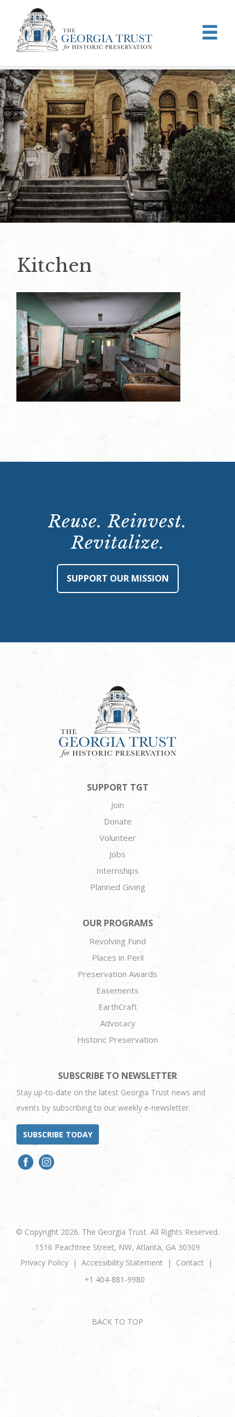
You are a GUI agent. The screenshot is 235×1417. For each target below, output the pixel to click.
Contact (190, 1262)
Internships (117, 870)
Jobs (117, 854)
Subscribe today (57, 1134)
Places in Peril (118, 957)
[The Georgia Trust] (84, 30)
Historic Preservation (117, 1039)
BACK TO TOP (117, 1321)
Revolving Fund (117, 941)
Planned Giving (117, 886)
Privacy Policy (44, 1262)
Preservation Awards (117, 973)
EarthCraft (117, 1006)
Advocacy (118, 1023)
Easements (117, 990)
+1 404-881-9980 (114, 1279)
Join (117, 804)
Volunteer (117, 837)
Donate (118, 821)
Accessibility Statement (122, 1262)
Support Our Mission (118, 578)
